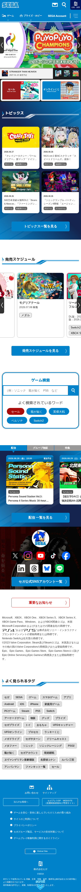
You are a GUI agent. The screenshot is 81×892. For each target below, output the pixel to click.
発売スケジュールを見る (40, 350)
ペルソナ (17, 420)
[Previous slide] (2, 305)
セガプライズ (11, 725)
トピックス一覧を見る (40, 226)
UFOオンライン (13, 732)
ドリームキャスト (57, 738)
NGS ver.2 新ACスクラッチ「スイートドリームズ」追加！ (60, 157)
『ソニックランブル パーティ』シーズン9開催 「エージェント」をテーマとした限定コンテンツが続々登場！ (60, 202)
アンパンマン (11, 766)
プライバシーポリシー (25, 825)
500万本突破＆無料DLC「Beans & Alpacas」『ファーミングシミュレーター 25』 (20, 202)
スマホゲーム (61, 208)
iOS (22, 704)
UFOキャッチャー (63, 725)
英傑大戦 (59, 411)
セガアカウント (29, 752)
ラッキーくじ (51, 732)
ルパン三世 (68, 759)
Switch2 (39, 420)
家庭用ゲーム (21, 164)
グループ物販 (40, 447)
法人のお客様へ (21, 802)
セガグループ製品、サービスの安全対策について (39, 831)
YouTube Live (14, 492)
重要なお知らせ (40, 602)
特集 (67, 447)
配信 (13, 447)
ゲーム (10, 15)
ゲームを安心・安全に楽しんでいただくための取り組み (42, 812)
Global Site (42, 851)
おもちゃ (42, 725)
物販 (33, 718)
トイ (28, 725)
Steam (25, 711)
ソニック (28, 745)
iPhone (34, 704)
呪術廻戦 (49, 752)
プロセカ (33, 732)
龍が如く (36, 411)
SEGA (19, 697)
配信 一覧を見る (40, 517)
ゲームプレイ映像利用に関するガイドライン (36, 838)
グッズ (45, 718)
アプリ (67, 697)
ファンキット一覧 (35, 766)
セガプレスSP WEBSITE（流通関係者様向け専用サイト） (60, 801)
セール (15, 411)
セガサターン (33, 738)
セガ (6, 697)
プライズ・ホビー (33, 15)
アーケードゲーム (14, 718)
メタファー (10, 745)
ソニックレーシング (50, 745)
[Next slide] (79, 305)
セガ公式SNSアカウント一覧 (40, 581)
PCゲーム (8, 164)
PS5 (38, 711)
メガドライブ (11, 738)
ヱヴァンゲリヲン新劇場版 (19, 759)
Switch (50, 711)
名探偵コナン (47, 759)
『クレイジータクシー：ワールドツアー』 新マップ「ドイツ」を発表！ (20, 157)
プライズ (60, 718)
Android (9, 704)
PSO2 (71, 745)
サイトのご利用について (26, 819)
